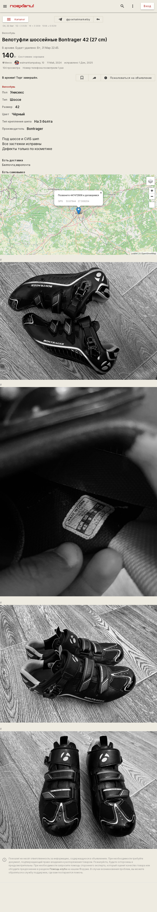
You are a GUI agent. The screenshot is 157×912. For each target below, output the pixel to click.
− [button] (152, 196)
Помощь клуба (58, 869)
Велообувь (8, 33)
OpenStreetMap (148, 253)
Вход (147, 6)
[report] (128, 77)
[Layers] (150, 181)
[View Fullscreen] (152, 205)
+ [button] (152, 190)
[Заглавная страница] (22, 2)
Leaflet (134, 253)
